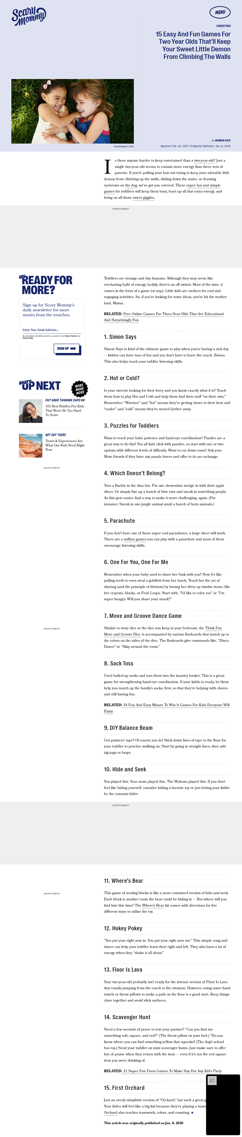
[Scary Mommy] (29, 16)
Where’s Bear (153, 905)
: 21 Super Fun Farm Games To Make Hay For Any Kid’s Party (171, 1071)
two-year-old (204, 160)
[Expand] (210, 1078)
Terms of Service (71, 336)
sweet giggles (143, 197)
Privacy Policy (28, 338)
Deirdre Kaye (223, 140)
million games (135, 539)
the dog (131, 185)
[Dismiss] (236, 1078)
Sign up (63, 348)
